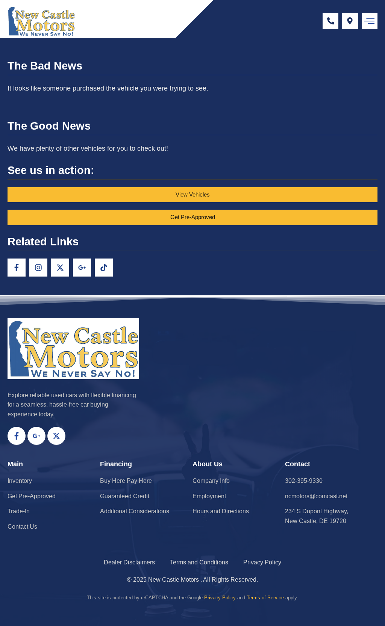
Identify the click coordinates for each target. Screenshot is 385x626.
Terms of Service (265, 597)
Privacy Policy (220, 597)
